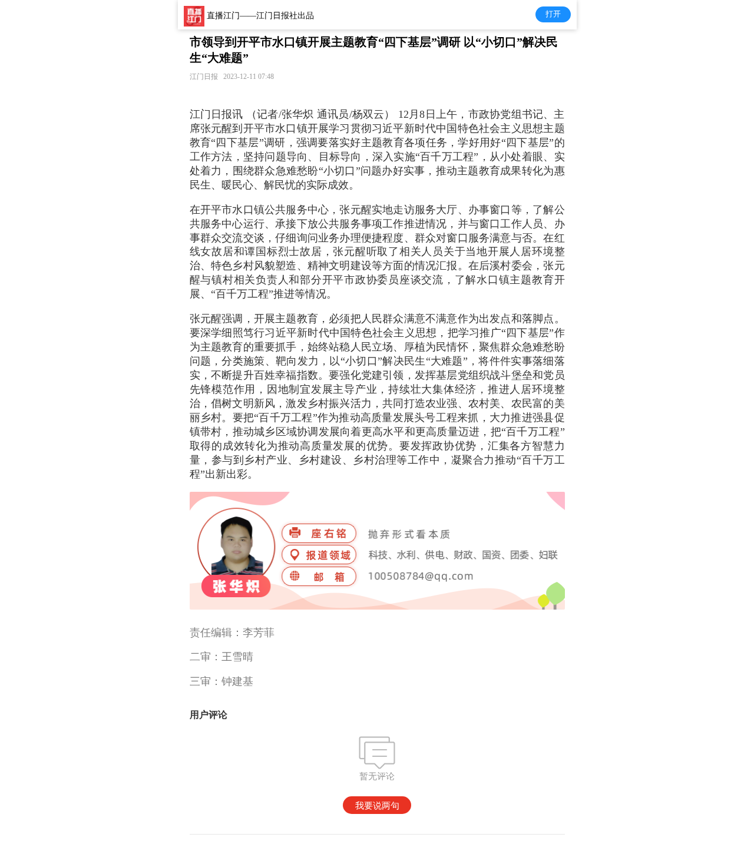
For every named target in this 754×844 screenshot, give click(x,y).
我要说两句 (377, 805)
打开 (553, 13)
